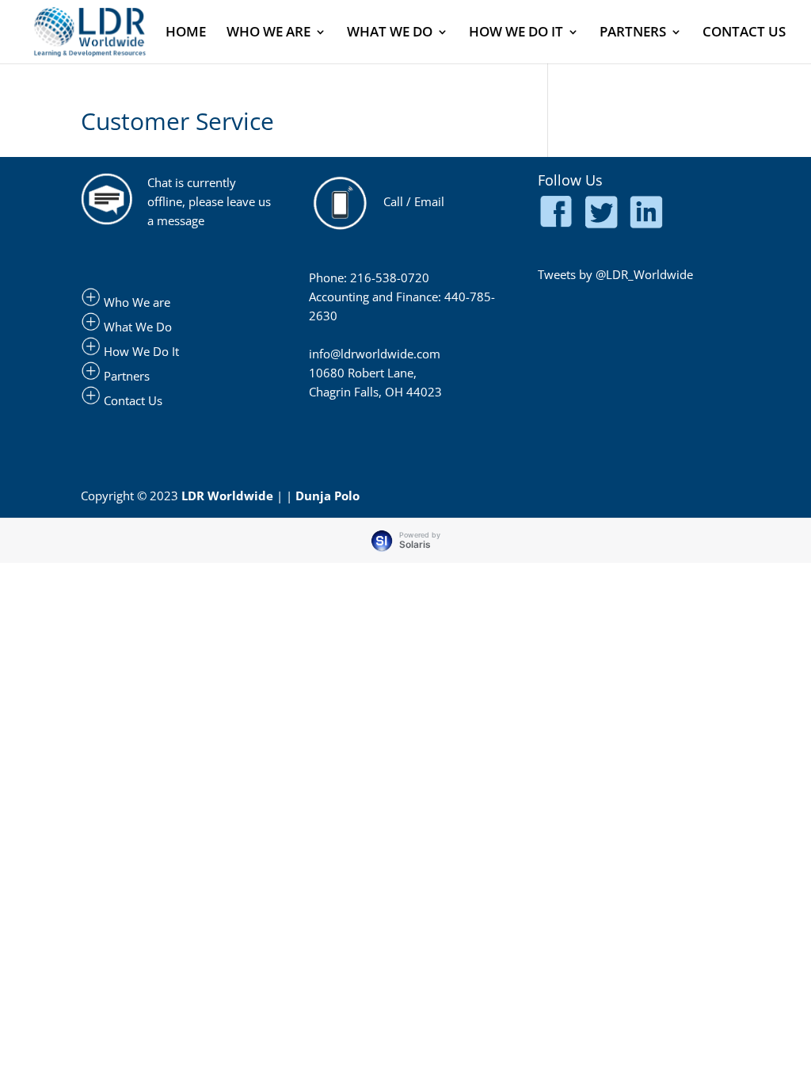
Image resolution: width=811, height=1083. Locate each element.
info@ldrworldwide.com (374, 354)
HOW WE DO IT (516, 33)
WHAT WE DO (389, 33)
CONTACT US (744, 33)
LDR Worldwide (227, 495)
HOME (186, 33)
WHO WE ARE (268, 33)
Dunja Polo (327, 495)
